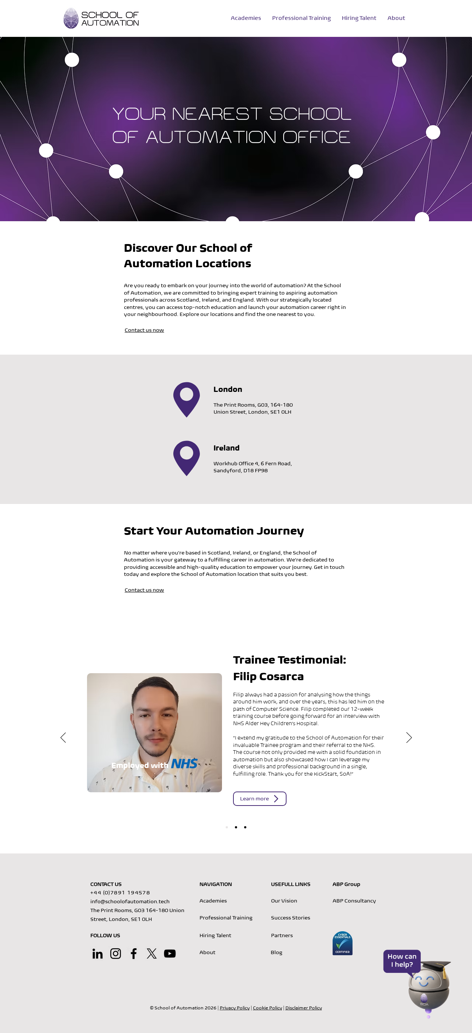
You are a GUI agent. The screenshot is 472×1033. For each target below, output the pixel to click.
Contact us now (144, 330)
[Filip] (227, 827)
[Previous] (63, 738)
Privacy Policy (235, 1008)
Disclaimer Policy (303, 1008)
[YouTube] (170, 953)
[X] (152, 953)
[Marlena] (236, 827)
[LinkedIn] (97, 953)
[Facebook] (133, 953)
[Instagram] (115, 953)
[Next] (409, 738)
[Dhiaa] (245, 827)
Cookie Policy (267, 1008)
